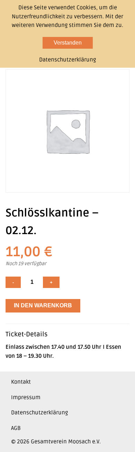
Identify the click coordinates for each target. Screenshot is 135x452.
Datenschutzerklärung (39, 412)
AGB (16, 428)
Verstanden (68, 43)
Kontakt (21, 381)
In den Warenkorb (43, 305)
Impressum (25, 397)
